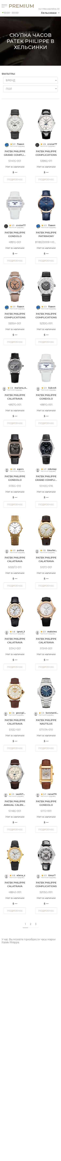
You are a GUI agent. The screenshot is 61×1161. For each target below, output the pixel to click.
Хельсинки (48, 12)
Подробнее (15, 179)
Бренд (10, 80)
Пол (9, 88)
